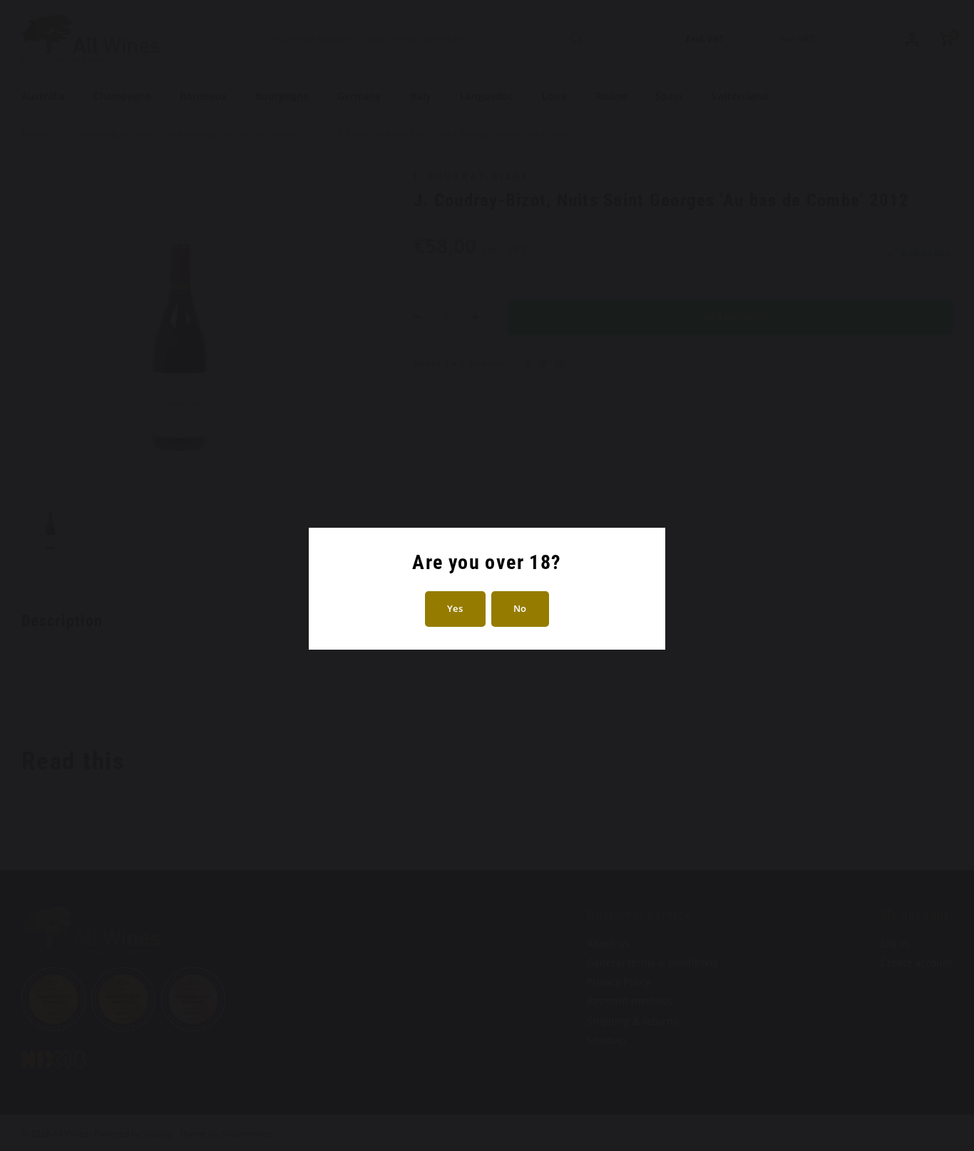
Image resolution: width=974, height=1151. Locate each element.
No (520, 608)
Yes (455, 608)
